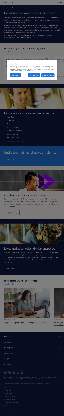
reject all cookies (34, 75)
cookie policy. (30, 70)
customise (15, 75)
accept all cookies (48, 75)
